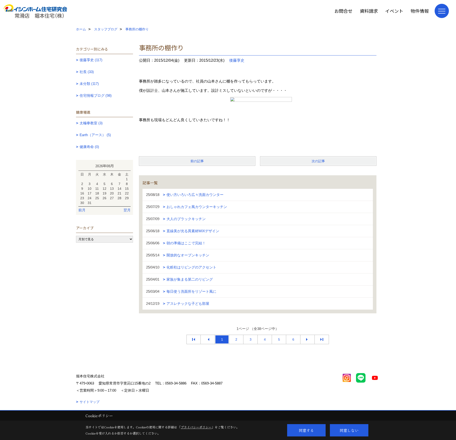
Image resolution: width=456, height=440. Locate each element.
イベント (394, 11)
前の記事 (197, 161)
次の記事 (318, 161)
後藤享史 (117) (91, 60)
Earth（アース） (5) (95, 135)
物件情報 (420, 11)
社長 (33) (87, 72)
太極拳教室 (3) (91, 123)
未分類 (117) (89, 84)
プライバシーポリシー (196, 427)
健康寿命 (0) (89, 147)
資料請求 (369, 11)
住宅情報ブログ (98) (96, 95)
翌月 (127, 210)
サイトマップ (90, 402)
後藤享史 (236, 60)
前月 (82, 210)
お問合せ (343, 11)
